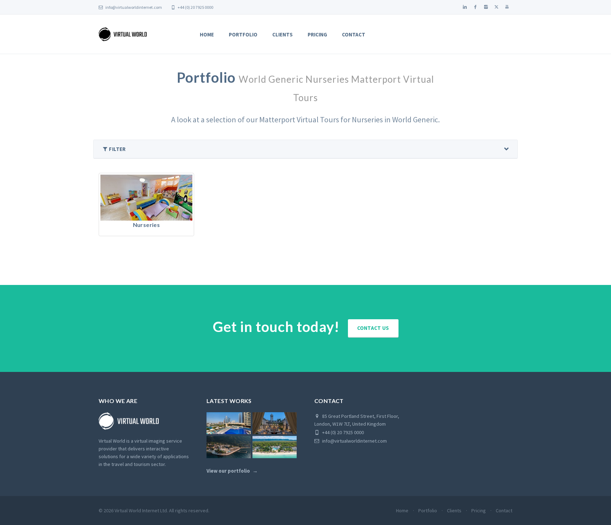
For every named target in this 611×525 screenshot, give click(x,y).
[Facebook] (475, 7)
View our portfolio (228, 471)
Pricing (317, 34)
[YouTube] (507, 7)
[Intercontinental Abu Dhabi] (228, 423)
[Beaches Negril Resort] (274, 447)
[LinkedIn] (464, 7)
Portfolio (243, 34)
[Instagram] (486, 7)
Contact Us (373, 328)
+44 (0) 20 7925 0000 (195, 7)
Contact (353, 34)
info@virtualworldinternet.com (133, 7)
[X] (496, 7)
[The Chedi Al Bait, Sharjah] (274, 423)
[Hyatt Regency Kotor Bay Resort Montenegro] (228, 447)
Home (207, 34)
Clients (282, 34)
